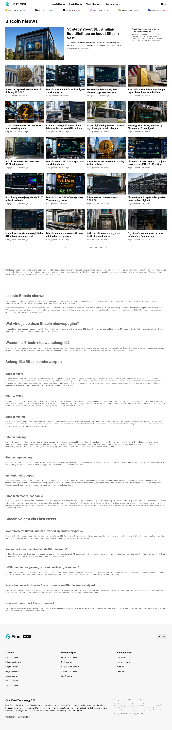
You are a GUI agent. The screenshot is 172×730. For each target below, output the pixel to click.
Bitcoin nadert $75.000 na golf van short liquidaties (65, 163)
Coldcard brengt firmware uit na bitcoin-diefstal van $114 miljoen (64, 127)
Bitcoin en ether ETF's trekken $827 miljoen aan (22, 163)
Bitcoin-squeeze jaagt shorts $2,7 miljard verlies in (24, 199)
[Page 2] (106, 247)
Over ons (121, 671)
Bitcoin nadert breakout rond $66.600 (102, 199)
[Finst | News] (15, 4)
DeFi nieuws (66, 662)
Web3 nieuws (67, 676)
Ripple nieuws (11, 667)
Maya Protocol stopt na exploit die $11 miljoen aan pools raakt (24, 234)
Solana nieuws (11, 676)
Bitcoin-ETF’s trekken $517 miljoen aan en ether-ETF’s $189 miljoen (147, 163)
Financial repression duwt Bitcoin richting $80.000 (23, 91)
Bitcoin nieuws (11, 657)
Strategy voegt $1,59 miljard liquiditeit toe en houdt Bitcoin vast (93, 33)
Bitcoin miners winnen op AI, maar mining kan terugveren (64, 234)
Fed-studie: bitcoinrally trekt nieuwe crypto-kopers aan (102, 91)
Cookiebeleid (24, 717)
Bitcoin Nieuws (75, 4)
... (86, 247)
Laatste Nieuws (58, 4)
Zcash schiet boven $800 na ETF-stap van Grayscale (24, 127)
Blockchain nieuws (69, 657)
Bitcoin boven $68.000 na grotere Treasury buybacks (64, 199)
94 (96, 247)
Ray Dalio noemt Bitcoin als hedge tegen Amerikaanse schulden (146, 91)
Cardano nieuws (12, 681)
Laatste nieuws (123, 662)
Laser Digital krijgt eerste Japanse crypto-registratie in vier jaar (105, 127)
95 (101, 247)
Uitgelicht (121, 657)
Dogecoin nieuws (13, 671)
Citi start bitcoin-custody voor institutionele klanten (103, 234)
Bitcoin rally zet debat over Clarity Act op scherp (105, 163)
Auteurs (120, 667)
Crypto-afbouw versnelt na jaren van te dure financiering (145, 234)
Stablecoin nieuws (69, 671)
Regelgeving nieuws (70, 667)
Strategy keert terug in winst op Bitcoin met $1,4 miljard (145, 127)
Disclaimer (10, 717)
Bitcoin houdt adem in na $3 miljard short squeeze (65, 91)
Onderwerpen (112, 4)
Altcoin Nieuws (92, 4)
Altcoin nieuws (11, 685)
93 (91, 247)
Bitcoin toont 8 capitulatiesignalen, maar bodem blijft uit (147, 199)
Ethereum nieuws (13, 662)
